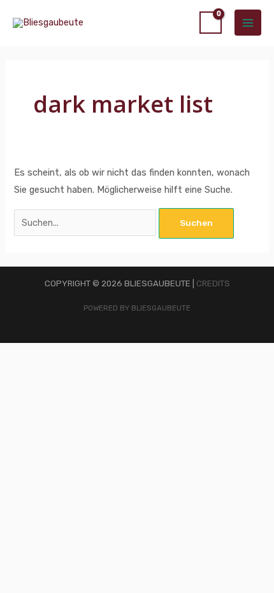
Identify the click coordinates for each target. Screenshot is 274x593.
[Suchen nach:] (86, 222)
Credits (213, 283)
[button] (31, 378)
